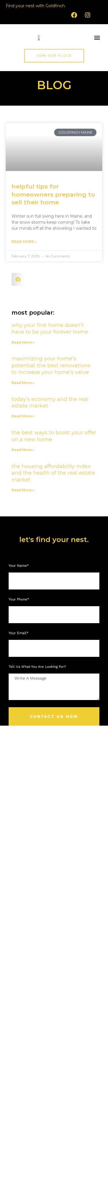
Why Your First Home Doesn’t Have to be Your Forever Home (50, 328)
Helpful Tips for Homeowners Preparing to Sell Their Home (53, 194)
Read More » (24, 241)
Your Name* (19, 566)
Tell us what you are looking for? (37, 667)
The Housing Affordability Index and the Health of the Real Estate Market (53, 473)
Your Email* (19, 633)
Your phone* (19, 599)
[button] (97, 37)
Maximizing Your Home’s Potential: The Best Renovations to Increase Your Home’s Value (51, 365)
